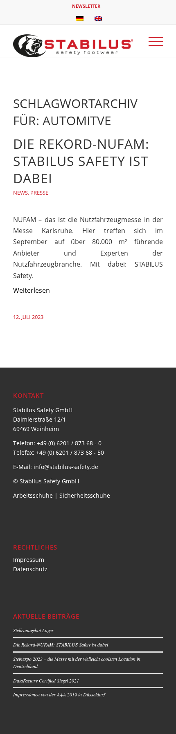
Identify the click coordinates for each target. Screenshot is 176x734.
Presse (39, 192)
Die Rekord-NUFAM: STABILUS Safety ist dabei (81, 161)
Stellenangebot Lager (33, 630)
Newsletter (86, 6)
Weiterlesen (31, 290)
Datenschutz (30, 569)
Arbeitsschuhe (33, 495)
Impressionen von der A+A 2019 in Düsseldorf (59, 694)
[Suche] (132, 41)
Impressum (28, 559)
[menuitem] (86, 6)
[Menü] (151, 41)
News (20, 192)
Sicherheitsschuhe (84, 495)
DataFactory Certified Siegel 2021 (46, 680)
